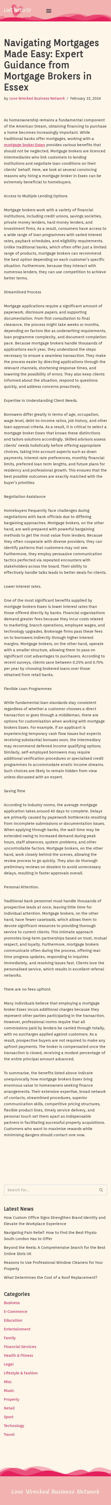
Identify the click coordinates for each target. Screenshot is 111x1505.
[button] (48, 10)
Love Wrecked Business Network (37, 98)
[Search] (101, 1190)
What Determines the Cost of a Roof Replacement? (50, 1277)
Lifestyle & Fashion (21, 1373)
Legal (8, 1364)
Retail (9, 1408)
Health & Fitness (18, 1355)
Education (13, 1320)
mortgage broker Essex (24, 145)
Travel (9, 1434)
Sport (8, 1417)
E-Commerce (15, 1311)
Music (9, 1390)
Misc (8, 1381)
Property (11, 1399)
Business (12, 1302)
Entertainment (17, 1329)
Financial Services (20, 1346)
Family (10, 1338)
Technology (14, 1425)
